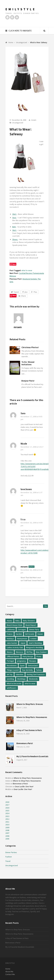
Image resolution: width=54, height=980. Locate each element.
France (9, 634)
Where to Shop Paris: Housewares (31, 717)
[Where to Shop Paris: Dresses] (9, 707)
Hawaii (40, 634)
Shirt (14, 214)
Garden (19, 634)
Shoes (15, 239)
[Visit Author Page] (29, 318)
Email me (18, 906)
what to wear (26, 270)
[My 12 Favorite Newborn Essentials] (9, 759)
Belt (14, 227)
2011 (7, 822)
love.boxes (26, 489)
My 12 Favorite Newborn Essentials (32, 756)
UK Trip (9, 674)
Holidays (10, 638)
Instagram (9, 914)
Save (14, 295)
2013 (7, 816)
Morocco (19, 652)
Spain (22, 665)
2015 (7, 810)
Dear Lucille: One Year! (24, 786)
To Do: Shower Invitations (28, 363)
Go (45, 606)
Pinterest (25, 911)
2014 (7, 813)
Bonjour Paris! (27, 380)
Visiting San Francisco (36, 674)
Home (7, 968)
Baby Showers (29, 620)
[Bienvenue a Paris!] (9, 746)
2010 (7, 824)
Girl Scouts (29, 634)
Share (23, 296)
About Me (9, 971)
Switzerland (33, 665)
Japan (22, 643)
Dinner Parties (11, 852)
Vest (14, 217)
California (11, 629)
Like (26, 292)
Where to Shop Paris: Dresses (29, 704)
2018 (7, 802)
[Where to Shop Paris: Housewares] (9, 720)
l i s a (23, 519)
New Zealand (41, 652)
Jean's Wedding (35, 643)
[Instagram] (12, 17)
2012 (7, 819)
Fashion (8, 856)
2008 (7, 830)
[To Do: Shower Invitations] (15, 368)
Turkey (39, 670)
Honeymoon (22, 638)
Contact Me (10, 974)
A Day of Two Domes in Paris (29, 730)
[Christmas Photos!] (15, 350)
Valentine (19, 674)
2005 (7, 838)
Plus (35, 292)
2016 (7, 807)
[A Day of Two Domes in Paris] (9, 733)
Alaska (9, 620)
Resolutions (12, 665)
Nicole (24, 443)
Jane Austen (12, 643)
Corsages (22, 629)
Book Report (31, 625)
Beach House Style (14, 625)
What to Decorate (14, 683)
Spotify (33, 911)
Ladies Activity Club (15, 647)
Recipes (32, 661)
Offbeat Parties (13, 656)
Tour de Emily (27, 670)
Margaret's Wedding (34, 647)
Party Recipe (28, 656)
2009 (7, 827)
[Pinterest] (17, 17)
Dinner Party (34, 629)
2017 (7, 805)
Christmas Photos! (30, 347)
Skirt (14, 230)
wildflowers (11, 688)
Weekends (33, 679)
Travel (7, 861)
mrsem (33, 120)
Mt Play (30, 652)
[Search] (44, 30)
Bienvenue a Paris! (24, 743)
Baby (18, 620)
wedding (10, 679)
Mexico (10, 652)
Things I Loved (13, 670)
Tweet (16, 292)
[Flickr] (7, 17)
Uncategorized (17, 123)
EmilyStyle (20, 9)
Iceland (33, 638)
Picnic (39, 656)
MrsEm (8, 778)
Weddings (21, 679)
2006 (7, 836)
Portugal (10, 661)
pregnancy (21, 661)
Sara (23, 413)
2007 (7, 833)
